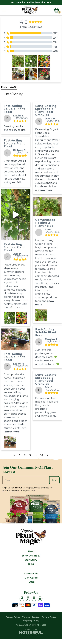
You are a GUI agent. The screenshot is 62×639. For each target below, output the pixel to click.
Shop (31, 551)
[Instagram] (34, 598)
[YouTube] (40, 598)
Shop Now (46, 2)
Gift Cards (31, 577)
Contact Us (31, 573)
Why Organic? (31, 555)
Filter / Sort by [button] (13, 94)
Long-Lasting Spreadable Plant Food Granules (45, 110)
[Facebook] (22, 598)
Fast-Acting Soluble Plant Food (14, 109)
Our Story (31, 559)
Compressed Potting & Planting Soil (45, 223)
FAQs (31, 581)
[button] (4, 10)
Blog (31, 564)
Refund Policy (49, 617)
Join (54, 480)
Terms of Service (30, 617)
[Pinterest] (28, 598)
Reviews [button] (9, 87)
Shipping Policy (31, 620)
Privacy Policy (13, 617)
